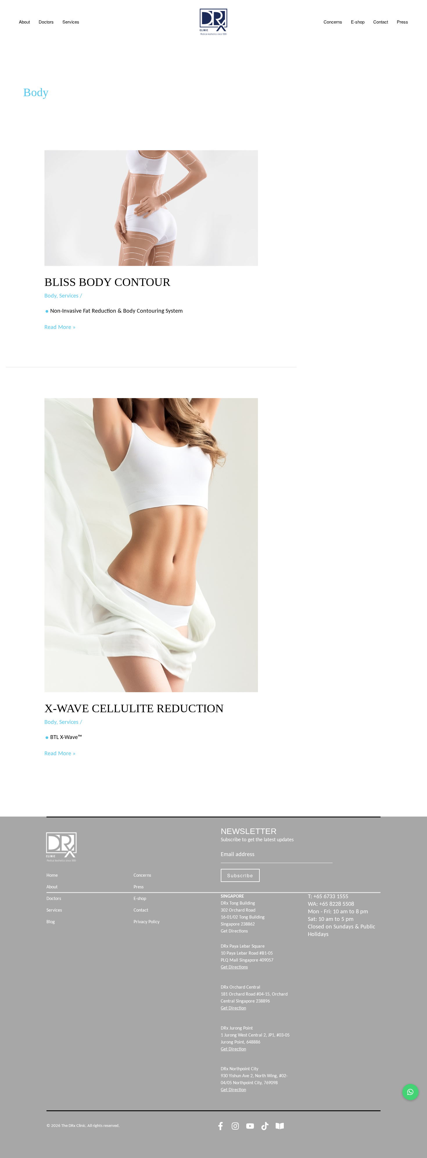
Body (50, 296)
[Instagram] (235, 1126)
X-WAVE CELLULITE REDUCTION (134, 708)
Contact (380, 22)
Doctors (46, 22)
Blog (50, 922)
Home (52, 875)
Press (402, 22)
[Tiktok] (265, 1126)
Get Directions (234, 931)
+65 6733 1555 (330, 897)
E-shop (358, 22)
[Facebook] (220, 1126)
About (24, 22)
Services (70, 22)
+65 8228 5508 (336, 904)
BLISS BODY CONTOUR (107, 282)
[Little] (280, 1126)
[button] (410, 1092)
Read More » (60, 327)
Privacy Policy (146, 922)
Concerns (333, 22)
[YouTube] (250, 1126)
